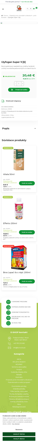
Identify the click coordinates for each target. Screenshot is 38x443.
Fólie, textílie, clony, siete (19, 391)
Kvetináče (19, 377)
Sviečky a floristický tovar (19, 402)
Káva (19, 404)
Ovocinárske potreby (19, 386)
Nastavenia (19, 429)
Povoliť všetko (19, 439)
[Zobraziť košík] (34, 8)
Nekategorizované (19, 407)
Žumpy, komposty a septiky (19, 394)
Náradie (19, 375)
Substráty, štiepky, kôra (19, 372)
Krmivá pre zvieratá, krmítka (19, 396)
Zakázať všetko (19, 434)
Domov (5, 15)
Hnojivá (19, 369)
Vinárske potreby (19, 389)
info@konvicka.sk (19, 348)
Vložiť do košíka (27, 183)
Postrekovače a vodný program (19, 382)
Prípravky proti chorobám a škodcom (20, 15)
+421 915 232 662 (27, 2)
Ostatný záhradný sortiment (19, 399)
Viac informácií (16, 424)
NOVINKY (19, 364)
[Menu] (3, 9)
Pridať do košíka (21, 90)
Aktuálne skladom (19, 362)
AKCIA (19, 359)
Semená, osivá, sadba (19, 367)
